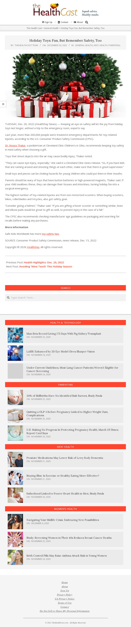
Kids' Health (100, 45)
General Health (84, 45)
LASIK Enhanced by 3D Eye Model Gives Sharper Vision (60, 351)
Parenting (114, 45)
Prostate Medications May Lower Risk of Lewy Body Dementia (64, 457)
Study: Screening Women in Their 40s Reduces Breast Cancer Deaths (69, 537)
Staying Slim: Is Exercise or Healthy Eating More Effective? (62, 475)
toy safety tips (50, 233)
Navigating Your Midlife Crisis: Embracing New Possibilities (62, 520)
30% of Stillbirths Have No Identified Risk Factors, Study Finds (64, 395)
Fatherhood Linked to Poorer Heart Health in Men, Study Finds (65, 493)
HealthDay (33, 247)
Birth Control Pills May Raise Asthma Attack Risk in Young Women (66, 555)
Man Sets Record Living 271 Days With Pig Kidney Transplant (63, 333)
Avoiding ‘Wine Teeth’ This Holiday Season (45, 266)
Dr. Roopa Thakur (15, 145)
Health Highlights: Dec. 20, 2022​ (44, 262)
